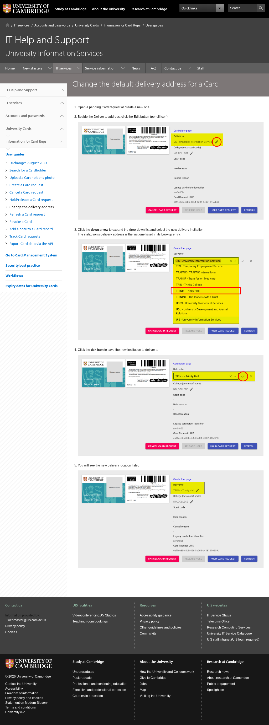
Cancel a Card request (26, 192)
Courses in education (88, 696)
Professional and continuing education (100, 684)
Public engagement (221, 684)
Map (143, 690)
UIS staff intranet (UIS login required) (233, 639)
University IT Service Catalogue (229, 633)
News (136, 68)
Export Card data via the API (31, 243)
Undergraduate (83, 672)
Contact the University (21, 684)
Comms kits (148, 633)
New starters (33, 68)
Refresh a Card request (27, 214)
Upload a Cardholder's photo (32, 177)
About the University (108, 9)
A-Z (153, 68)
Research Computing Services (229, 627)
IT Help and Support (21, 90)
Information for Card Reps (122, 25)
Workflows (14, 275)
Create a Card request (26, 184)
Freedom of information (21, 693)
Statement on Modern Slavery (26, 703)
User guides (154, 25)
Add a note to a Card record (31, 229)
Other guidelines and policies (161, 627)
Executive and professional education (99, 690)
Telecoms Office (218, 621)
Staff (200, 68)
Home (7, 25)
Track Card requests (24, 236)
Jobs (143, 684)
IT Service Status (219, 615)
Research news (218, 672)
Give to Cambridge (153, 678)
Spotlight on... (216, 690)
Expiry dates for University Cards (32, 285)
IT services (21, 25)
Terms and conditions (20, 707)
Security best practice (23, 265)
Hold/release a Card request (31, 199)
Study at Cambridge (70, 9)
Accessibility (14, 688)
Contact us (172, 68)
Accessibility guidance (156, 615)
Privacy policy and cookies (24, 698)
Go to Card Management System (31, 255)
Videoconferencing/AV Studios (94, 615)
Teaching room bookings (90, 621)
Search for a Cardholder (27, 170)
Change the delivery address (31, 207)
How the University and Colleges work (167, 672)
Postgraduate (82, 678)
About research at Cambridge (228, 678)
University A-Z (15, 712)
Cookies (11, 632)
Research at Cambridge (149, 9)
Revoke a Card (20, 221)
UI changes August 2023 (28, 162)
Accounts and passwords (52, 25)
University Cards (87, 25)
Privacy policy (15, 626)
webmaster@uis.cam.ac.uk (27, 620)
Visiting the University (155, 696)
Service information (100, 68)
